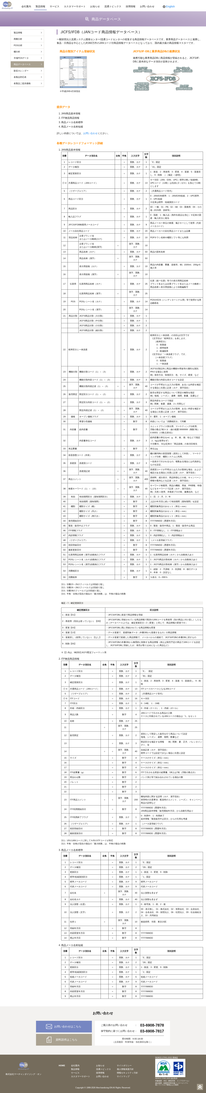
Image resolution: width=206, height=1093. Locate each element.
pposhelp (5, 1091)
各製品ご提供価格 (22, 83)
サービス (54, 6)
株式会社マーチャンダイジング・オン (23, 1074)
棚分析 (17, 51)
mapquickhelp (18, 1091)
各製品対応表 (20, 77)
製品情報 (40, 6)
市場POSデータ (21, 58)
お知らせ (95, 6)
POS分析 (18, 45)
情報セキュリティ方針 (127, 1073)
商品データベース (22, 64)
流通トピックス (112, 6)
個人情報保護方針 (125, 1069)
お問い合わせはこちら (67, 1026)
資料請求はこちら (66, 1039)
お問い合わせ (147, 6)
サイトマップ (123, 1076)
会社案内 (26, 6)
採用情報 (130, 6)
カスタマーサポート (75, 6)
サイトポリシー (124, 1065)
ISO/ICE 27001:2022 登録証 (166, 1057)
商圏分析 (18, 39)
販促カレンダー (21, 70)
